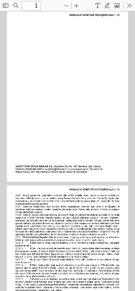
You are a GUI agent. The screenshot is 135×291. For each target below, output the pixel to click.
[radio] (97, 5)
